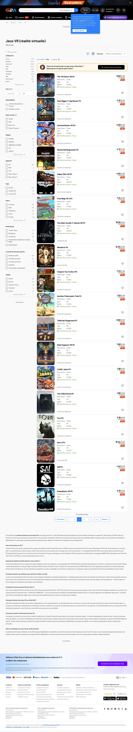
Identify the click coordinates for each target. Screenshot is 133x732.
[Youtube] (108, 708)
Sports (8, 81)
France (11, 106)
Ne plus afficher (79, 30)
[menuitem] (9, 17)
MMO (7, 76)
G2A (7, 22)
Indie (7, 66)
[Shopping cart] (123, 10)
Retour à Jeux (12, 52)
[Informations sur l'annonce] (66, 241)
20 (96, 519)
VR (25, 22)
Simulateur (9, 71)
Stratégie (8, 74)
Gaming (13, 22)
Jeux (20, 22)
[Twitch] (111, 708)
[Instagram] (118, 708)
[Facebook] (104, 708)
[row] (55, 59)
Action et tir (9, 64)
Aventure (8, 61)
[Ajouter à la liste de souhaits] (122, 93)
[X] (122, 708)
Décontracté (9, 79)
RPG (7, 69)
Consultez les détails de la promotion (17, 664)
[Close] (130, 3)
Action (7, 59)
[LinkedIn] (125, 708)
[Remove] (59, 59)
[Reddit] (115, 708)
